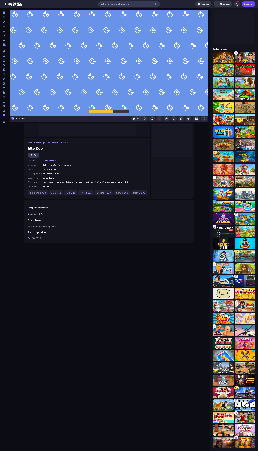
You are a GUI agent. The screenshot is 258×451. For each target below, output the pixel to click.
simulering (39, 142)
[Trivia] (4, 115)
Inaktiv (55, 142)
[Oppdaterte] (4, 31)
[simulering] (4, 97)
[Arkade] (4, 56)
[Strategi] (4, 111)
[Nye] (4, 21)
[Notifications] (237, 4)
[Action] (4, 51)
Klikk (48, 142)
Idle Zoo (64, 142)
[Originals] (4, 35)
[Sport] (4, 106)
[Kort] (4, 83)
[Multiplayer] (4, 40)
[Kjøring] (4, 74)
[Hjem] (4, 12)
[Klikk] (4, 79)
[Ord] (4, 88)
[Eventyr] (4, 65)
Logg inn (248, 4)
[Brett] (4, 60)
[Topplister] (4, 44)
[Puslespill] (4, 92)
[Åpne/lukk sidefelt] (4, 4)
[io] (4, 69)
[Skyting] (4, 101)
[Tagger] (4, 122)
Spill (30, 142)
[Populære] (4, 26)
